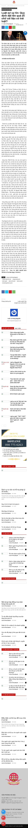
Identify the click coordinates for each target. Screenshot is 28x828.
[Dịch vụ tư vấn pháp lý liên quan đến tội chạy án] (5, 572)
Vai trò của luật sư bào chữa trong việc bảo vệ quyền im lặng (13, 519)
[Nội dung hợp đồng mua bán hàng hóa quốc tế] (14, 591)
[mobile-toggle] (2, 2)
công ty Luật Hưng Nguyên (12, 277)
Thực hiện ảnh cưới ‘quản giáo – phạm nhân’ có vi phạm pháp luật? (17, 380)
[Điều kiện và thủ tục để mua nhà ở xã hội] (14, 707)
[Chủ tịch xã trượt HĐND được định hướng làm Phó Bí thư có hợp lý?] (5, 349)
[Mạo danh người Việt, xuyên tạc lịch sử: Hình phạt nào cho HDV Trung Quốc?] (5, 341)
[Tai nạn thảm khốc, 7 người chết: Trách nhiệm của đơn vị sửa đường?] (5, 356)
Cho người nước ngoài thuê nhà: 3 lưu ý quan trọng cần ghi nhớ (13, 742)
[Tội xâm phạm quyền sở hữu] (5, 556)
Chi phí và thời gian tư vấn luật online (16, 662)
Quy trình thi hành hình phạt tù (10, 504)
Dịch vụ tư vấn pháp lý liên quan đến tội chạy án (16, 570)
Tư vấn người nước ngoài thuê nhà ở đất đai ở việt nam (13, 751)
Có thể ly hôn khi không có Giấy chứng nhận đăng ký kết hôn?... (17, 679)
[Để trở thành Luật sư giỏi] (5, 395)
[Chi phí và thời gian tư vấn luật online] (5, 663)
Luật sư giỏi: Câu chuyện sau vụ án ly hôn (20, 302)
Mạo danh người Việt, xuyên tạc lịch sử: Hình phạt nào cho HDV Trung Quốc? (18, 341)
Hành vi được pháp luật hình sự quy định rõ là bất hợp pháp (17, 563)
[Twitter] (6, 27)
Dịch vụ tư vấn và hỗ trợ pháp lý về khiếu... (13, 490)
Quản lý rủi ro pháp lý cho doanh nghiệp (13, 625)
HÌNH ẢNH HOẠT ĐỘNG (6, 10)
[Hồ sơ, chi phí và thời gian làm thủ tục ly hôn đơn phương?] (5, 671)
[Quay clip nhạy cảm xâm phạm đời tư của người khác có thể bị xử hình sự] (5, 388)
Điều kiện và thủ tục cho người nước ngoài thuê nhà (14, 733)
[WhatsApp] (13, 27)
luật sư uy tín (19, 281)
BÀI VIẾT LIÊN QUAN (7, 328)
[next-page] (5, 426)
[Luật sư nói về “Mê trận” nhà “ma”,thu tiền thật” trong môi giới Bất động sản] (5, 403)
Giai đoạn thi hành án (8, 511)
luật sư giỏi (4, 281)
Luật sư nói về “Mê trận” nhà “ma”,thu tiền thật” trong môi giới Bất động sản (18, 403)
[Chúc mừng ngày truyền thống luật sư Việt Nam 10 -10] (5, 334)
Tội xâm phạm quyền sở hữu (17, 553)
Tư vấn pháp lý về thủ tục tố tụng (11, 527)
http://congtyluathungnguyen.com (14, 320)
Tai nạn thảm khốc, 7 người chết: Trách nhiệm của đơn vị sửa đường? (18, 356)
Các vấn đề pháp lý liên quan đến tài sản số (13, 633)
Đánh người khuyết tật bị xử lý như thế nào (17, 546)
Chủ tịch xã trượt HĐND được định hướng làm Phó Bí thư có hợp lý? (17, 349)
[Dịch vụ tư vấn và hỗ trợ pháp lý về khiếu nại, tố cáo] (14, 479)
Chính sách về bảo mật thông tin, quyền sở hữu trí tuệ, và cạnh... (13, 642)
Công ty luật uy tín (6, 301)
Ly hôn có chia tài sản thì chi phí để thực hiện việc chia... (17, 686)
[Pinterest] (10, 27)
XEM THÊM (18, 328)
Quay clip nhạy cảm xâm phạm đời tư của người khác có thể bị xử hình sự (18, 388)
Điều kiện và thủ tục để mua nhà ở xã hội (14, 719)
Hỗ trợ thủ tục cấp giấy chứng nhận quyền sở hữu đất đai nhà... (14, 760)
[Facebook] (3, 27)
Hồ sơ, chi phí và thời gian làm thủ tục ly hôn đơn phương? (16, 670)
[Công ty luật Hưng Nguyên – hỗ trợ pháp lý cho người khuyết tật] (5, 540)
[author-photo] (14, 316)
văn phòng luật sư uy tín (7, 282)
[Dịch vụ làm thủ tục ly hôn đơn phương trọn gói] (5, 656)
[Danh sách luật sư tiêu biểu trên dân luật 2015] (5, 410)
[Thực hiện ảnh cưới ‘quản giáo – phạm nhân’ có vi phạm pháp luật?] (5, 380)
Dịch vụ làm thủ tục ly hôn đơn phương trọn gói (16, 654)
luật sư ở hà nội (12, 281)
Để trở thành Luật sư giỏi (17, 394)
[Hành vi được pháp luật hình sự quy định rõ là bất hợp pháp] (5, 563)
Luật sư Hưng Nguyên (8, 23)
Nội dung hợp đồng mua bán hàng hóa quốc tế (12, 603)
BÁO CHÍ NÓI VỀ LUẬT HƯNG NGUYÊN (16, 5)
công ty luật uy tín (16, 279)
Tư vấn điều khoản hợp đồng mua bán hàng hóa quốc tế (12, 617)
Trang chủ (4, 5)
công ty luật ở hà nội (6, 279)
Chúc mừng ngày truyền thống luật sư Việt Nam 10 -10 (17, 334)
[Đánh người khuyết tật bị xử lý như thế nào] (5, 548)
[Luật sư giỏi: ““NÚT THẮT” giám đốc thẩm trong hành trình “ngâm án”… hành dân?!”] (5, 418)
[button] (26, 2)
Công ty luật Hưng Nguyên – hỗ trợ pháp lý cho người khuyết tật (17, 539)
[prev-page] (3, 426)
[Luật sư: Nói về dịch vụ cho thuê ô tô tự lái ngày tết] (5, 373)
